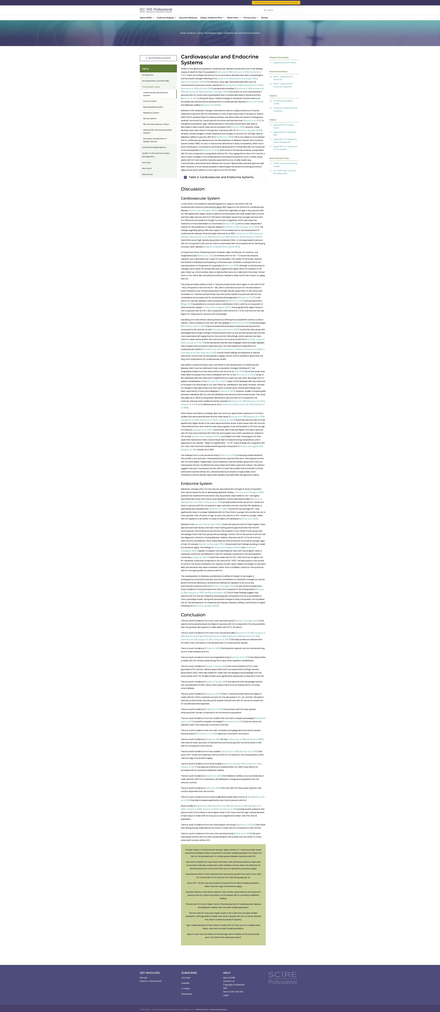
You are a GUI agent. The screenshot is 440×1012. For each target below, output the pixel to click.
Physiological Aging (213, 33)
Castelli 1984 (233, 246)
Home (183, 33)
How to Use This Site (233, 991)
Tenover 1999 (237, 127)
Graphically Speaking (218, 1010)
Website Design (202, 1010)
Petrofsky (259, 718)
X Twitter (186, 988)
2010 (237, 371)
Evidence (191, 33)
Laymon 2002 (187, 721)
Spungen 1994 (201, 636)
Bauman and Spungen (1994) (208, 524)
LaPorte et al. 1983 (243, 88)
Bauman (239, 620)
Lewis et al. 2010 (212, 788)
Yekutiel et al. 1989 (224, 137)
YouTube (186, 977)
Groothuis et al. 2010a (231, 349)
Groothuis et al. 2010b (252, 349)
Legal (226, 995)
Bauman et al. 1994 (224, 78)
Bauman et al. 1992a (190, 88)
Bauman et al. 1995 (202, 236)
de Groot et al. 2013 (240, 657)
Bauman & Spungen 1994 (223, 586)
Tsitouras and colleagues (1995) (249, 492)
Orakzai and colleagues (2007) (217, 307)
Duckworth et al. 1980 (233, 85)
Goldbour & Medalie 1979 (215, 246)
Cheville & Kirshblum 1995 (215, 592)
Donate (143, 977)
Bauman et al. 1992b (195, 91)
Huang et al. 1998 (234, 636)
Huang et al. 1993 (195, 592)
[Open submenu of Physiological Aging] (175, 87)
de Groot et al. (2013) (217, 381)
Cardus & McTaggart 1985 (251, 446)
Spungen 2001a (251, 620)
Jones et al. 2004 (226, 420)
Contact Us (229, 981)
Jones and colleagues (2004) (227, 547)
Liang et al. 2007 (237, 236)
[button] (223, 177)
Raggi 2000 (187, 304)
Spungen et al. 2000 (190, 420)
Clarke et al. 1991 (231, 227)
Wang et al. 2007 (253, 236)
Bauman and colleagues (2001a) (203, 210)
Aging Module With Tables (284, 62)
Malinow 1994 (229, 223)
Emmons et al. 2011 (227, 809)
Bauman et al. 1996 (238, 416)
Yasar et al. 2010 (207, 352)
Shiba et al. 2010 (205, 255)
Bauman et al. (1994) (218, 509)
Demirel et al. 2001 (189, 639)
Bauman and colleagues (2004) (206, 436)
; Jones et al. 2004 (210, 809)
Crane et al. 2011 (226, 391)
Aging (200, 33)
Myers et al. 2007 (189, 98)
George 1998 (220, 666)
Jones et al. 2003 (246, 404)
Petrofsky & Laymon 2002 (193, 326)
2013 (241, 371)
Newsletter (187, 994)
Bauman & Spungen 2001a (245, 78)
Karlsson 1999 (206, 88)
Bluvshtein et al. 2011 (211, 349)
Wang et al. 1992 (212, 739)
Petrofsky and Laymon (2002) (226, 329)
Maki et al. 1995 (230, 265)
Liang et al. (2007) (200, 557)
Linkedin (186, 983)
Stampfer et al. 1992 (249, 227)
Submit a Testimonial (150, 981)
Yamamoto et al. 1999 (240, 323)
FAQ (225, 988)
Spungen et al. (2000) (203, 429)
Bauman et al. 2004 (256, 401)
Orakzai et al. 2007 (194, 342)
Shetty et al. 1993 (254, 739)
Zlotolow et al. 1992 (244, 233)
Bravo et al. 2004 (254, 101)
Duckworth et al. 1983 (253, 85)
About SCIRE (229, 977)
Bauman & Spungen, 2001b (193, 82)
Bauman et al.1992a (210, 105)
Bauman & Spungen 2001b (249, 130)
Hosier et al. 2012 (227, 455)
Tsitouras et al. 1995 (212, 502)
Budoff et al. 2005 (235, 301)
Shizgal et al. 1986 (189, 449)
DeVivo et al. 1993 (241, 72)
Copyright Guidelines (233, 984)
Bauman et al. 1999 (220, 236)
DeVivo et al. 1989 (224, 72)
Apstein (209, 666)
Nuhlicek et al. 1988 (203, 806)
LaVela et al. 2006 (213, 776)
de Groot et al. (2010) (246, 374)
